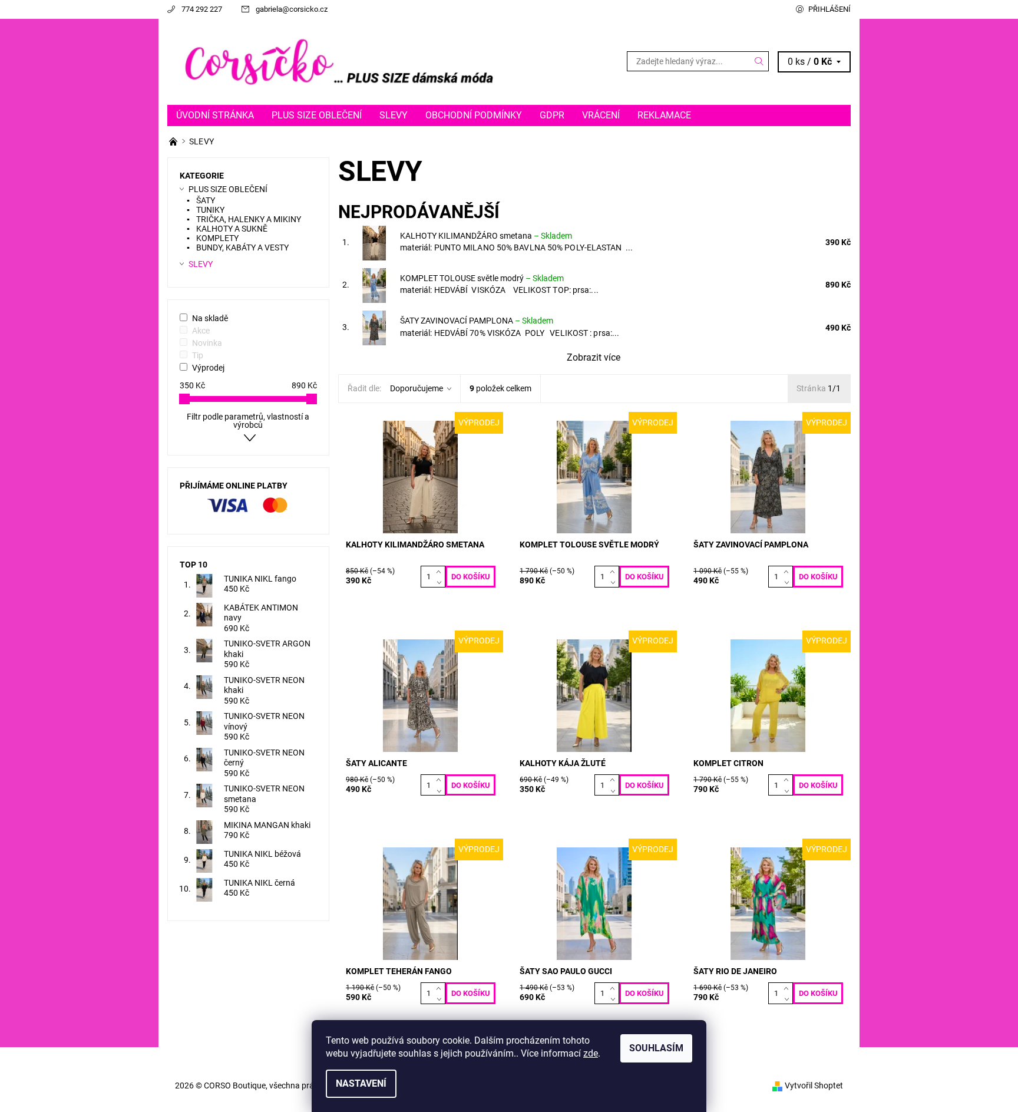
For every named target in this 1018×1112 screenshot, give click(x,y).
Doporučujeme (416, 388)
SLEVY (393, 115)
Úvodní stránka (215, 115)
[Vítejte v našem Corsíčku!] (174, 141)
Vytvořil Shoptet (814, 1085)
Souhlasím (656, 1048)
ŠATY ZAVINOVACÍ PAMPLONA (476, 320)
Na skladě (210, 318)
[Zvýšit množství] (441, 571)
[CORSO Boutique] (338, 61)
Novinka (207, 343)
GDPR (552, 115)
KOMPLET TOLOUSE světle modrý (482, 278)
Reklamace (664, 115)
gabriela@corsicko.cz (292, 9)
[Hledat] (759, 61)
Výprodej (208, 367)
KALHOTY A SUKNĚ (231, 228)
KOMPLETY (217, 238)
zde (590, 1053)
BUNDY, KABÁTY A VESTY (242, 247)
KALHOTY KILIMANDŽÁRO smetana (486, 235)
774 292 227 (201, 9)
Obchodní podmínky (473, 115)
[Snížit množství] (441, 582)
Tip (197, 355)
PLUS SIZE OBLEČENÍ (317, 115)
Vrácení (601, 115)
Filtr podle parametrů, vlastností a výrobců (248, 421)
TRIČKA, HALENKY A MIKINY (248, 219)
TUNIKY (210, 210)
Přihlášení (829, 9)
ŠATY (205, 200)
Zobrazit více (593, 357)
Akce (201, 330)
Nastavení (361, 1083)
